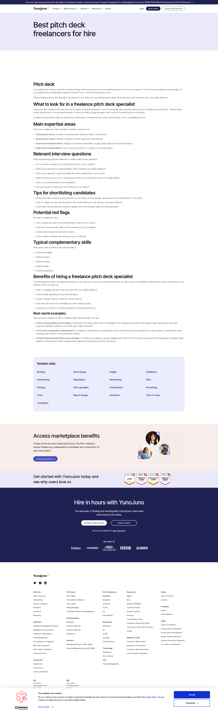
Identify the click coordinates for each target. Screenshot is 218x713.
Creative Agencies (73, 630)
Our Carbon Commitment (170, 644)
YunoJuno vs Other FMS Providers (140, 627)
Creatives (106, 604)
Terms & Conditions (168, 625)
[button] (57, 8)
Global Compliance (40, 604)
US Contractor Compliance (43, 642)
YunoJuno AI (38, 668)
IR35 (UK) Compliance (41, 645)
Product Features (133, 611)
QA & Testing (108, 656)
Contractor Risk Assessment (138, 649)
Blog (128, 600)
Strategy (106, 638)
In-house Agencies (73, 626)
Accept (192, 695)
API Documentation (40, 672)
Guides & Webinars (134, 604)
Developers (107, 652)
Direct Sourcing (39, 596)
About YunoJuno (167, 596)
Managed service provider (43, 630)
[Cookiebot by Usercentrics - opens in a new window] (21, 708)
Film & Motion (108, 615)
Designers (106, 600)
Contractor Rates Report (136, 642)
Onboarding (37, 600)
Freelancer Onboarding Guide (138, 623)
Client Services (108, 642)
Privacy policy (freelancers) (171, 633)
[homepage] (43, 576)
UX (104, 611)
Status (129, 631)
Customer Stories (133, 607)
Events (163, 610)
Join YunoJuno (118, 530)
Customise (190, 703)
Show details (44, 707)
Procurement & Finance (75, 600)
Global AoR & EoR (40, 653)
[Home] (41, 8)
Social (105, 634)
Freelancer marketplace (42, 634)
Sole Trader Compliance (42, 649)
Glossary (130, 615)
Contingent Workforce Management (80, 611)
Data (104, 660)
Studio (105, 607)
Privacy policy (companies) (171, 629)
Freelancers (71, 634)
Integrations (38, 664)
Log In (141, 9)
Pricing (108, 9)
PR (104, 630)
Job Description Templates (137, 653)
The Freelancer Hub (134, 619)
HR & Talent (70, 596)
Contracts (37, 611)
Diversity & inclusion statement (173, 640)
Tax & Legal (70, 604)
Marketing (106, 626)
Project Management (111, 664)
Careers (164, 600)
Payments (37, 607)
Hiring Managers (72, 607)
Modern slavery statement (171, 636)
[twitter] (34, 583)
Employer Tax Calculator (136, 645)
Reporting (37, 615)
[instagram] (40, 583)
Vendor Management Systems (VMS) (80, 648)
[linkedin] (45, 583)
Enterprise (70, 622)
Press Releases (167, 614)
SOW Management (40, 638)
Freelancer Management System (45, 626)
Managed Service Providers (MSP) (79, 644)
